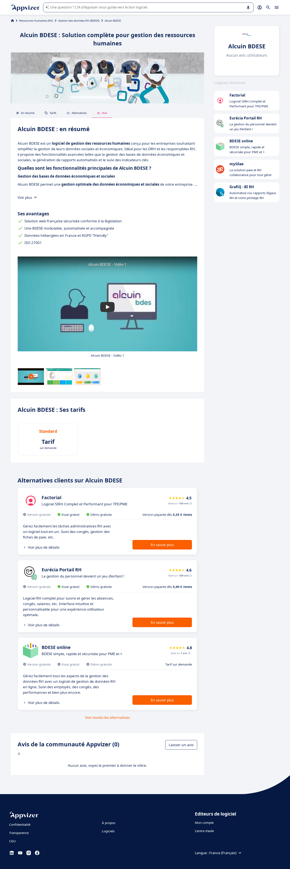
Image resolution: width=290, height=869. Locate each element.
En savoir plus (162, 544)
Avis (104, 113)
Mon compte (204, 822)
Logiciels (108, 831)
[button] (107, 306)
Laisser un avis (181, 744)
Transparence (19, 833)
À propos (108, 823)
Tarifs (53, 113)
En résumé (27, 113)
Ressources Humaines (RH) (36, 20)
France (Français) (223, 853)
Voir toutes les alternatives (107, 717)
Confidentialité (19, 824)
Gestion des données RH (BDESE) (79, 20)
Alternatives (79, 113)
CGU (12, 841)
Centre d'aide (204, 831)
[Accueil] (12, 20)
